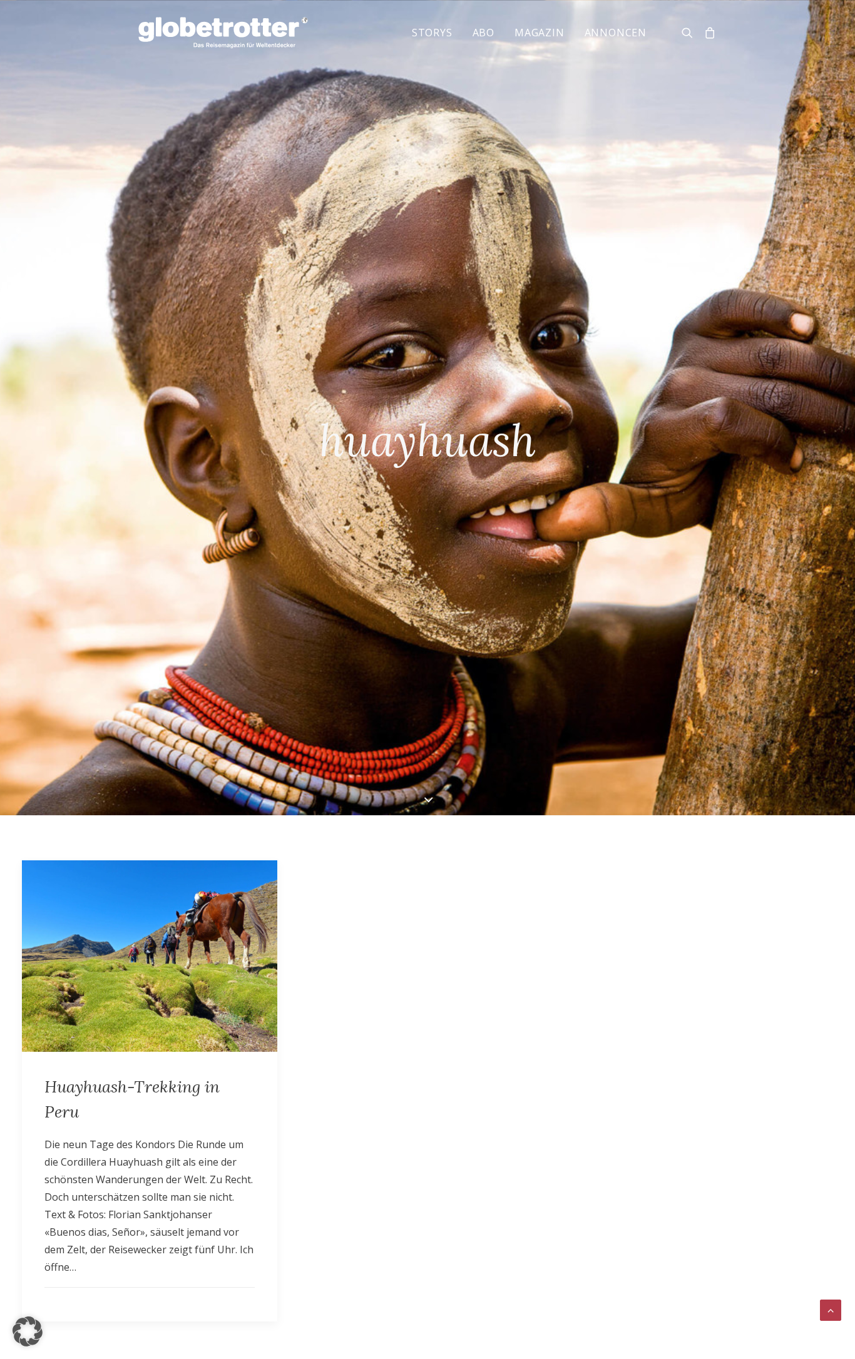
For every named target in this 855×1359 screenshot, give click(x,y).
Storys (432, 32)
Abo (483, 32)
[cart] (708, 32)
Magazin (540, 32)
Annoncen (616, 32)
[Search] (690, 32)
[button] (27, 1331)
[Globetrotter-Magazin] (223, 32)
